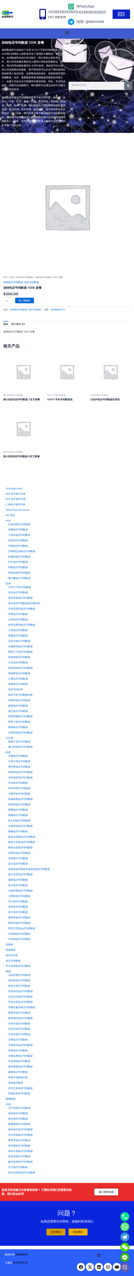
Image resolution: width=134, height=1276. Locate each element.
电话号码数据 (31, 282)
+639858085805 (62, 12)
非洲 (12, 277)
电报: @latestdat (90, 21)
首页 (5, 277)
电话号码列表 (20, 1262)
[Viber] (124, 1267)
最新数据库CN (58, 309)
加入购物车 (24, 300)
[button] (67, 32)
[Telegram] (124, 1237)
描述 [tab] (5, 324)
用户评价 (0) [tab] (18, 324)
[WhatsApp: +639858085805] (71, 6)
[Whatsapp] (124, 1226)
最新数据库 (21, 1254)
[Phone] (124, 1216)
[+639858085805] (42, 14)
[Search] (128, 86)
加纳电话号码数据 (24, 277)
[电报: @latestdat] (71, 22)
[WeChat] (124, 1247)
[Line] (124, 1257)
